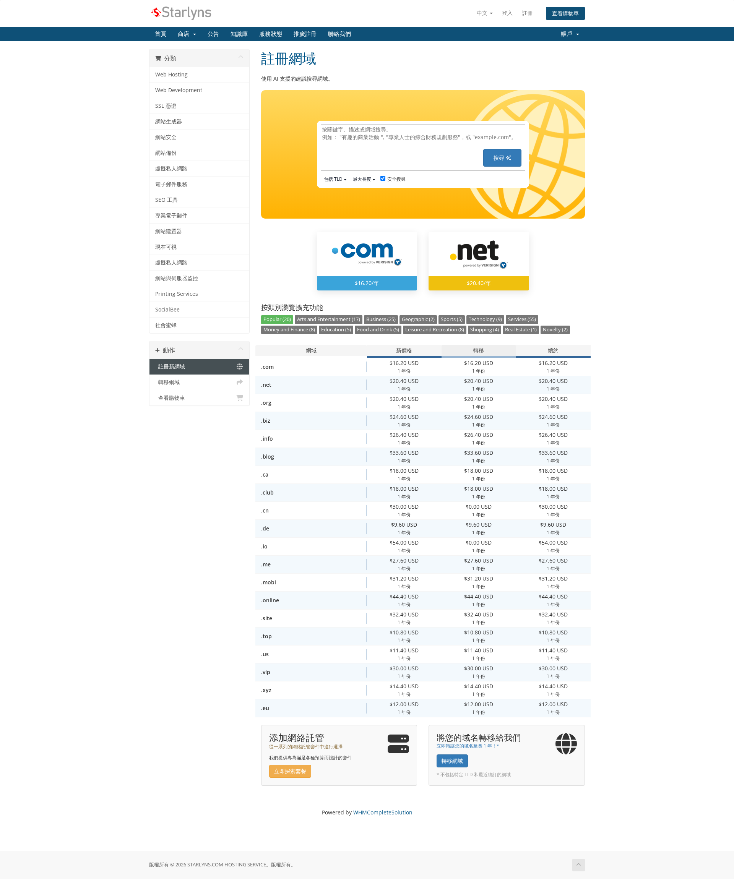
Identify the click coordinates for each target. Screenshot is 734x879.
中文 (483, 12)
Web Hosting (171, 74)
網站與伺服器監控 (176, 278)
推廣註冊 (305, 34)
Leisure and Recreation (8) (434, 329)
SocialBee (167, 309)
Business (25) (381, 319)
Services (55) (522, 319)
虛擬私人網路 (171, 168)
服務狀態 (270, 34)
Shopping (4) (484, 329)
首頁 (160, 34)
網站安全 (166, 137)
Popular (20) (277, 319)
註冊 (527, 12)
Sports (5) (452, 319)
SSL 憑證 (165, 105)
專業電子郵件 (171, 215)
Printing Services (176, 293)
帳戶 (568, 34)
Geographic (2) (418, 319)
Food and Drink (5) (378, 329)
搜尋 (500, 157)
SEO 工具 (166, 199)
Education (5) (336, 329)
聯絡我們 (339, 34)
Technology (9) (485, 319)
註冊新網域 (170, 366)
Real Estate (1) (521, 329)
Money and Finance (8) (289, 329)
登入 (507, 12)
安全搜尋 (396, 179)
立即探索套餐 (290, 771)
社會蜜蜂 (166, 325)
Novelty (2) (555, 329)
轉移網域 (167, 382)
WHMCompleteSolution (382, 812)
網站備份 (166, 152)
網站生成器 (168, 121)
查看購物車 (565, 13)
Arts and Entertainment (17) (328, 319)
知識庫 (239, 34)
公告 (213, 34)
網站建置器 (168, 231)
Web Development (178, 90)
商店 (185, 34)
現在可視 (166, 246)
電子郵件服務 (171, 184)
